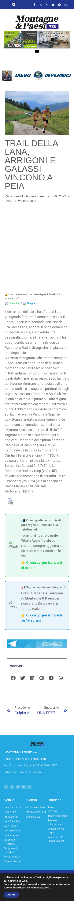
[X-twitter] (40, 4)
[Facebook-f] (34, 4)
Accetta (11, 894)
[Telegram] (59, 4)
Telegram (32, 303)
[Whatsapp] (65, 4)
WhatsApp (14, 303)
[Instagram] (47, 4)
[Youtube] (53, 4)
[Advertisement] (37, 250)
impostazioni (41, 887)
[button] (14, 5)
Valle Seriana (27, 200)
